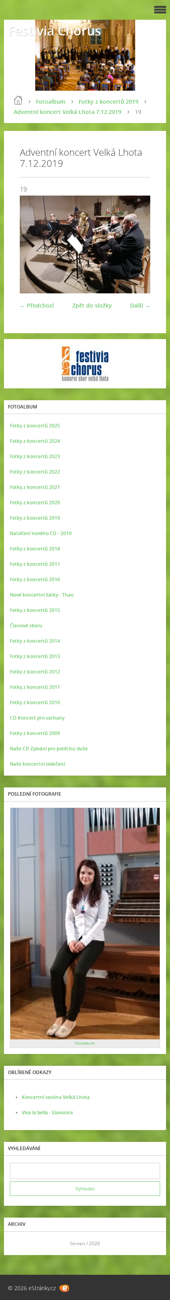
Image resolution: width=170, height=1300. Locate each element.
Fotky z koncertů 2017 (35, 564)
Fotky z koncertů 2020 (35, 502)
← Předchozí (37, 305)
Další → (140, 305)
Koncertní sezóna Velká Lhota (56, 1097)
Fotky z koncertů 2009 (35, 733)
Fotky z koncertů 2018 (35, 548)
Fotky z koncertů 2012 (35, 671)
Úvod (18, 100)
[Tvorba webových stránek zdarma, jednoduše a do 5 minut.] (64, 1288)
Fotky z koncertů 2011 (35, 687)
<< (18, 1243)
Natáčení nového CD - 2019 (41, 533)
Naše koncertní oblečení (37, 764)
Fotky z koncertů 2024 (35, 441)
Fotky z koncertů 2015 (35, 610)
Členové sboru (26, 625)
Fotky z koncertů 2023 (35, 456)
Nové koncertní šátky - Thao (42, 594)
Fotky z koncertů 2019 (108, 101)
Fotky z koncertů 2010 (35, 702)
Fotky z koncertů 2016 (35, 579)
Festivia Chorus (54, 30)
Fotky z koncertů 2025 (35, 425)
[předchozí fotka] (33, 244)
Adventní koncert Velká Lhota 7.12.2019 (67, 112)
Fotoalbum (50, 101)
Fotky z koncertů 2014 (35, 641)
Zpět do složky (92, 305)
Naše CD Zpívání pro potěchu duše (49, 748)
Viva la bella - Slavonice (47, 1112)
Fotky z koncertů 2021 (35, 487)
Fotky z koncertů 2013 (35, 656)
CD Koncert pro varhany (37, 717)
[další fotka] (137, 244)
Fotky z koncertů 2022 (35, 471)
